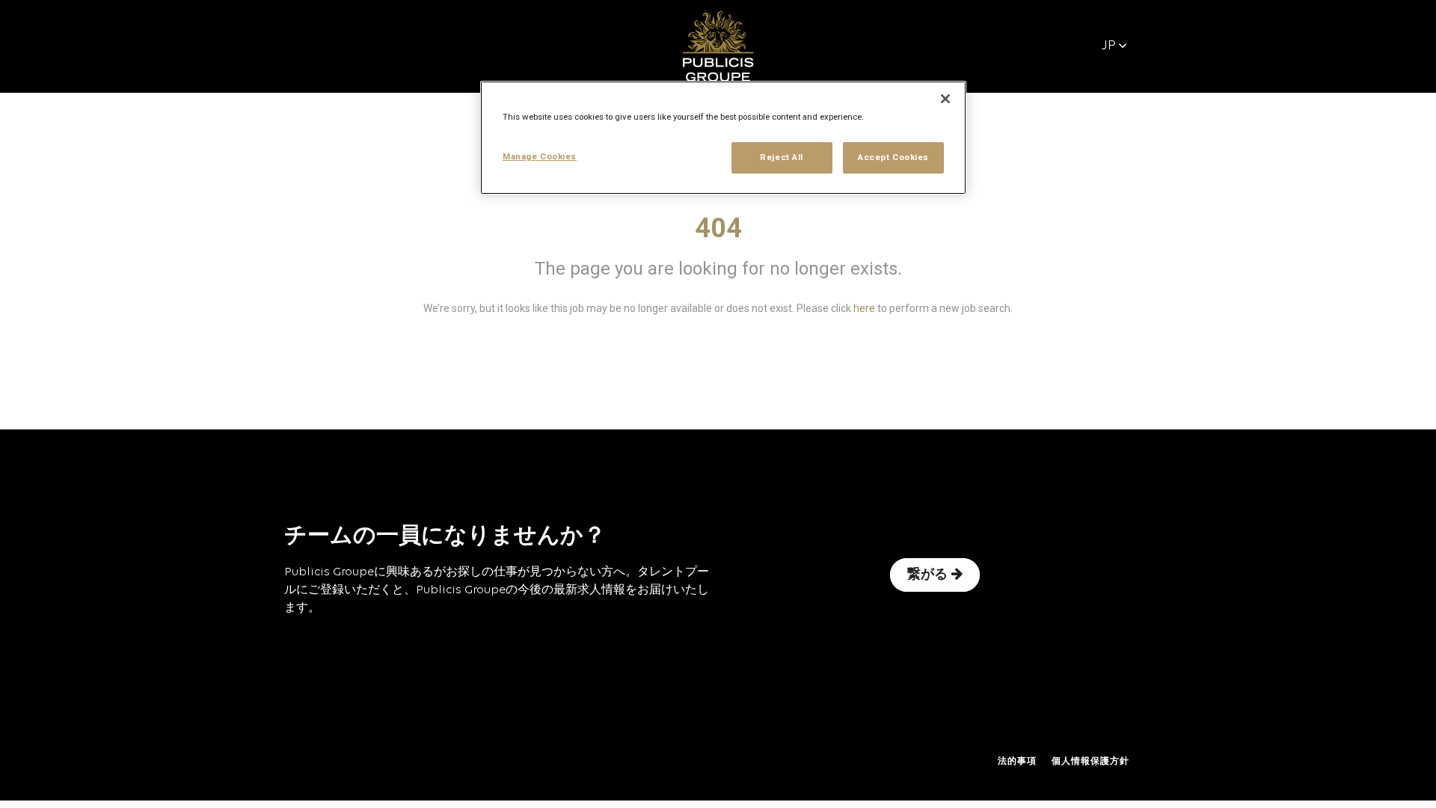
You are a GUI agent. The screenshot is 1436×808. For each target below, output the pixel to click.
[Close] (945, 98)
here (864, 308)
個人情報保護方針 (1090, 761)
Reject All (781, 157)
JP (1109, 46)
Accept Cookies (893, 157)
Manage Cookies (540, 156)
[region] (723, 138)
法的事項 (1017, 761)
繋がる (927, 575)
